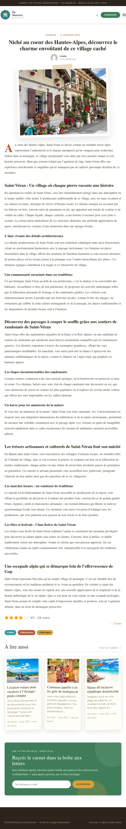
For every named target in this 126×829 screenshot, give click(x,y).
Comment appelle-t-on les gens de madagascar (62, 689)
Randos (51, 35)
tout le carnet (110, 648)
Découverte (27, 632)
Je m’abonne (83, 784)
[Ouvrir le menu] (124, 15)
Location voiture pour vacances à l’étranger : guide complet (22, 691)
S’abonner (110, 15)
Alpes (11, 632)
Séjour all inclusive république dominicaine (103, 689)
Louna (63, 56)
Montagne (46, 632)
